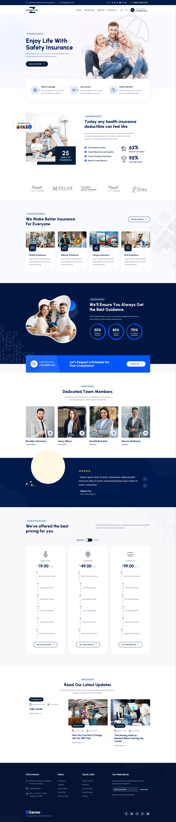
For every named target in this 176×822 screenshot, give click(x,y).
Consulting (120, 726)
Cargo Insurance (101, 255)
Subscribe (144, 789)
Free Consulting (141, 2)
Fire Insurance (131, 255)
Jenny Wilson (65, 441)
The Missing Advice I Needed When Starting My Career (129, 738)
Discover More (35, 64)
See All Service (137, 219)
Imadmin (55, 704)
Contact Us (112, 10)
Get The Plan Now (44, 645)
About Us (100, 10)
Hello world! (36, 709)
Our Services (89, 10)
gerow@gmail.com (67, 2)
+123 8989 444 (141, 11)
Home (78, 10)
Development (78, 725)
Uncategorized (36, 699)
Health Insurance (37, 255)
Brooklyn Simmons (36, 441)
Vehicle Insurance (70, 255)
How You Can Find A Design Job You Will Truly (87, 737)
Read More (34, 713)
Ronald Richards (98, 441)
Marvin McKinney (131, 441)
